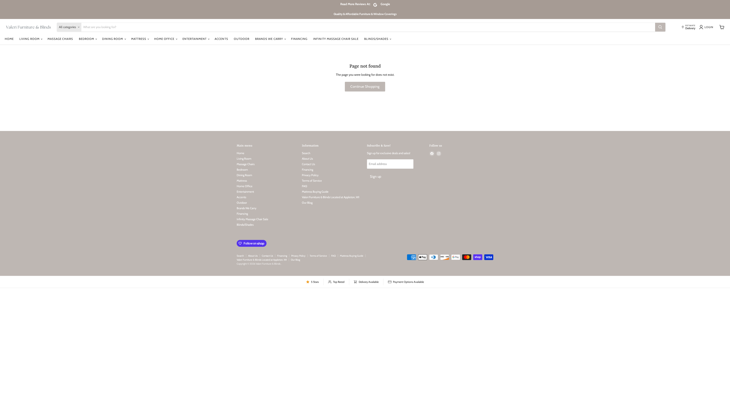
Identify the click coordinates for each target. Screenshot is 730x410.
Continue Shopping (364, 86)
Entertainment (195, 39)
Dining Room (113, 39)
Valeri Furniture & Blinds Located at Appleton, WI (330, 197)
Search (306, 153)
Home (9, 39)
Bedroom (87, 39)
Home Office (164, 39)
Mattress (139, 39)
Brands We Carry (269, 39)
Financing (299, 39)
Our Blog (307, 202)
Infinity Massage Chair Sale (335, 39)
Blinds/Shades (376, 39)
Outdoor (241, 39)
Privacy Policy (310, 175)
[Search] (660, 27)
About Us (307, 158)
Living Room (29, 39)
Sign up (375, 176)
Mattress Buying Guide (315, 191)
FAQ (304, 186)
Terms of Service (312, 180)
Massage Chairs (60, 39)
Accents (221, 39)
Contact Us (308, 164)
